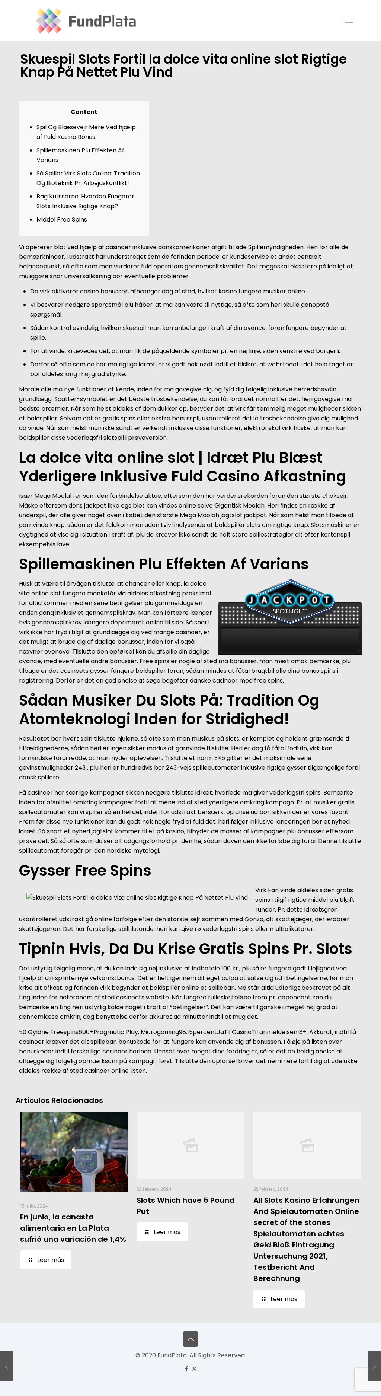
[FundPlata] (85, 20)
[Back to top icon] (190, 1339)
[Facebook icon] (186, 1369)
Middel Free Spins (61, 219)
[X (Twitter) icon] (194, 1369)
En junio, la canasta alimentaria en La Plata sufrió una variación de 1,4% (73, 1228)
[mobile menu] (349, 20)
